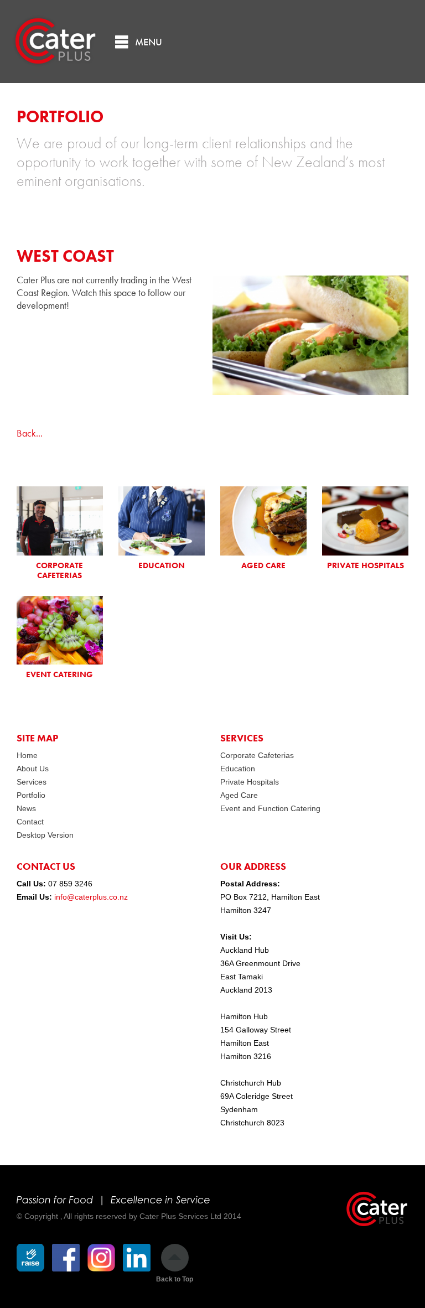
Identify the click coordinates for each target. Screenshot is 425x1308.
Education (237, 768)
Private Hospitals (249, 781)
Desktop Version (45, 835)
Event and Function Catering (270, 808)
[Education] (161, 521)
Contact (30, 821)
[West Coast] (310, 391)
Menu (148, 41)
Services (31, 781)
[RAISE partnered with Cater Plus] (30, 1257)
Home (27, 755)
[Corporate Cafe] (60, 521)
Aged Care (239, 795)
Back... (30, 433)
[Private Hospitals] (365, 521)
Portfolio (31, 795)
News (26, 808)
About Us (33, 768)
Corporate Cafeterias (257, 755)
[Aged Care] (263, 521)
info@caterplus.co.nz (91, 896)
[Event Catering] (60, 630)
